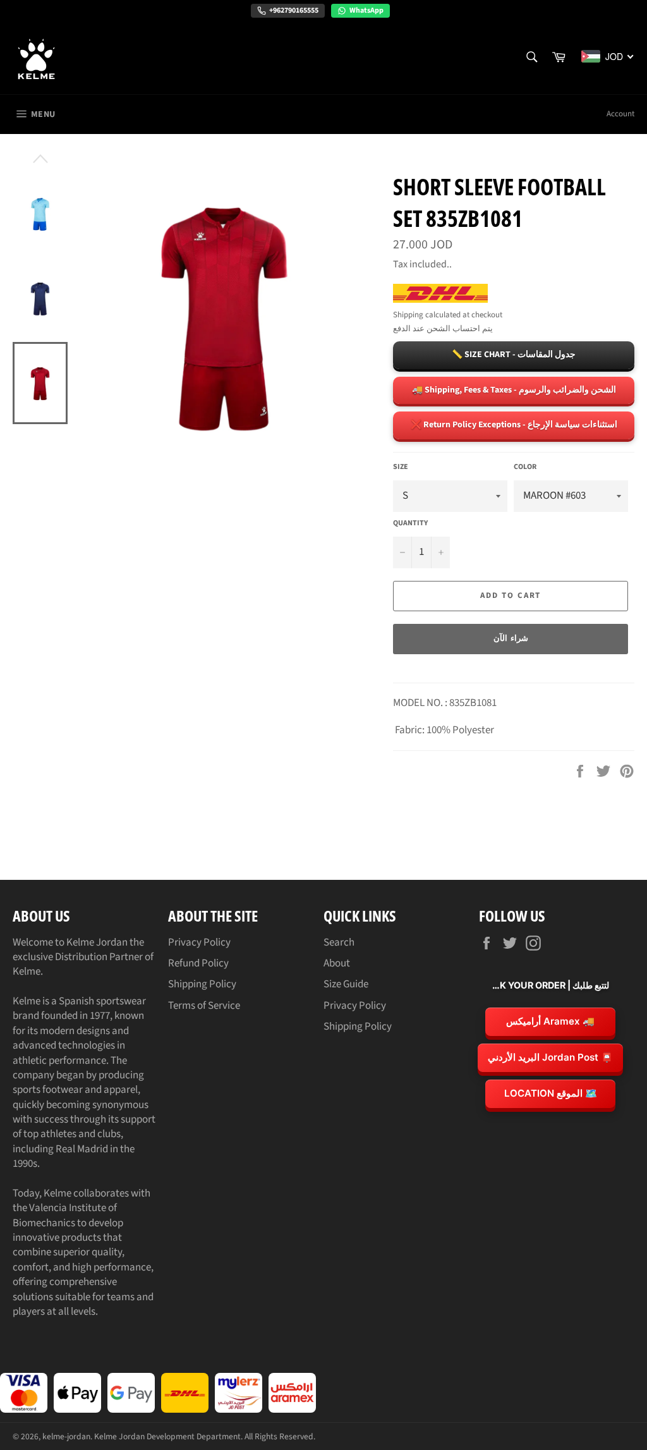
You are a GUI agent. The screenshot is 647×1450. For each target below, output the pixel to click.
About (337, 963)
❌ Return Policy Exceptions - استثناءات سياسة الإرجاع (514, 424)
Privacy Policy (199, 942)
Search (339, 942)
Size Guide (346, 984)
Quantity (410, 523)
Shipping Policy (202, 984)
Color (525, 467)
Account (620, 113)
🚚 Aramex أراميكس (550, 1021)
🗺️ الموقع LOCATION (550, 1093)
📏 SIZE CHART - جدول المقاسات (514, 354)
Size (400, 467)
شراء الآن (510, 638)
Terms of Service (204, 1005)
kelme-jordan (66, 1436)
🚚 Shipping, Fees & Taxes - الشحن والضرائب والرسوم (514, 390)
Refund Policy (198, 963)
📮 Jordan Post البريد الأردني (550, 1057)
